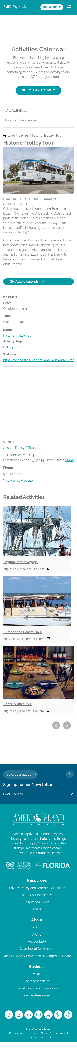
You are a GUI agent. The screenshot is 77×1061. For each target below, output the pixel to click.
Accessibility (37, 941)
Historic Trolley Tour (18, 335)
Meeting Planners (37, 981)
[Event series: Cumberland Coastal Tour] (48, 638)
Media (37, 974)
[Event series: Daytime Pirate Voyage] (48, 568)
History (8, 347)
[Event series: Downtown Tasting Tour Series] (48, 710)
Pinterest (58, 1014)
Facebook (9, 1014)
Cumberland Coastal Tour (22, 632)
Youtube (38, 1014)
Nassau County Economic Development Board (37, 956)
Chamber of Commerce (37, 949)
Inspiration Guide (37, 902)
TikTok (68, 1014)
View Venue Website (18, 480)
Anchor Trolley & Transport (23, 448)
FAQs (37, 909)
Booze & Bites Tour (17, 704)
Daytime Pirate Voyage (20, 562)
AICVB (37, 934)
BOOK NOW (52, 7)
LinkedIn (28, 1014)
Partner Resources (37, 995)
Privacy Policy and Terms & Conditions (37, 888)
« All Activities (15, 110)
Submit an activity (38, 90)
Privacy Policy (17, 1033)
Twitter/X (48, 1014)
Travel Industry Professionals (37, 988)
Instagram (19, 1014)
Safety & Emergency (37, 895)
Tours (19, 347)
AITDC (37, 927)
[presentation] (37, 531)
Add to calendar (27, 281)
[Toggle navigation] (68, 7)
